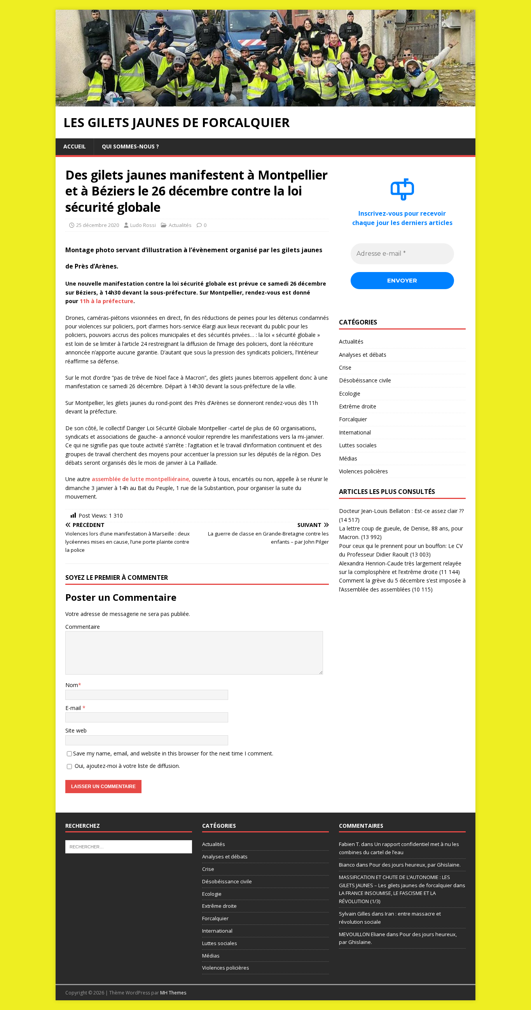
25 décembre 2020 (97, 225)
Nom (71, 685)
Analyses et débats (362, 354)
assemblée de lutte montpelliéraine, (141, 479)
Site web (76, 730)
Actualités (180, 225)
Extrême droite (357, 406)
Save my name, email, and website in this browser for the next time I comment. (173, 753)
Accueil (74, 146)
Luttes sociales (358, 445)
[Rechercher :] (128, 846)
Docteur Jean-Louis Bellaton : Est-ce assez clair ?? (401, 511)
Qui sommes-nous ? (130, 146)
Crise (345, 367)
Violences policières (363, 471)
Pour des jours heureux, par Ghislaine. (415, 864)
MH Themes (173, 992)
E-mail (73, 708)
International (355, 432)
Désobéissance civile (365, 380)
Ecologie (349, 393)
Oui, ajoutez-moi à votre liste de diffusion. (126, 765)
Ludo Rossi (143, 225)
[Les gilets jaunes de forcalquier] (265, 102)
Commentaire (82, 626)
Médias (348, 458)
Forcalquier (353, 419)
